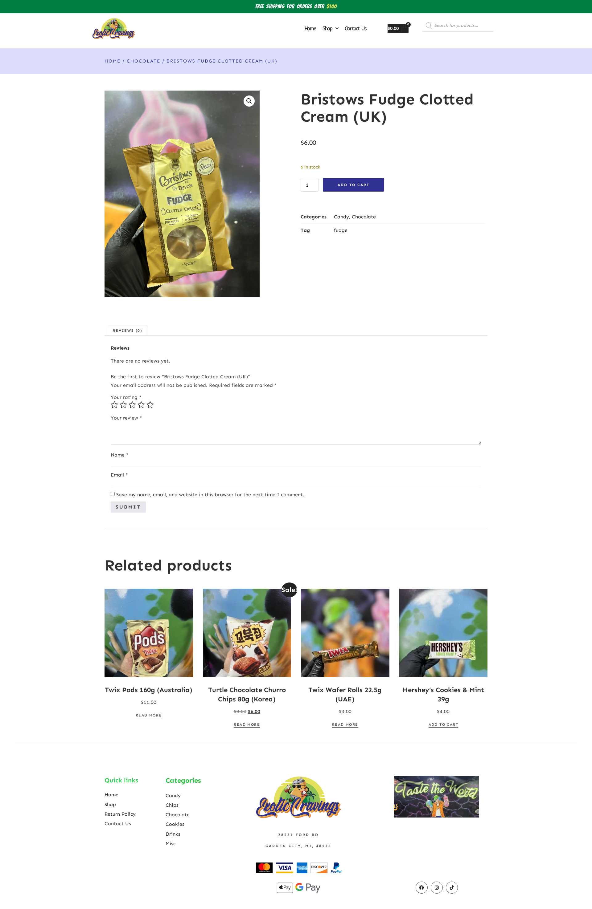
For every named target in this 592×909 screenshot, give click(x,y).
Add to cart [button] (443, 724)
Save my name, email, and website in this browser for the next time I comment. (210, 494)
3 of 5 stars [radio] (132, 404)
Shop (327, 28)
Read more (149, 715)
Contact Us (355, 28)
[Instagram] (437, 888)
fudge (340, 230)
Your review (126, 418)
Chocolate (143, 61)
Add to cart (353, 185)
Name (120, 454)
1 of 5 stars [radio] (114, 404)
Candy (341, 217)
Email (119, 475)
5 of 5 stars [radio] (150, 404)
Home (310, 28)
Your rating (126, 397)
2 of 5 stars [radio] (123, 404)
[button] (249, 101)
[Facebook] (422, 888)
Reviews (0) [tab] (127, 330)
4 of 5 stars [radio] (141, 404)
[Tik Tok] (452, 888)
